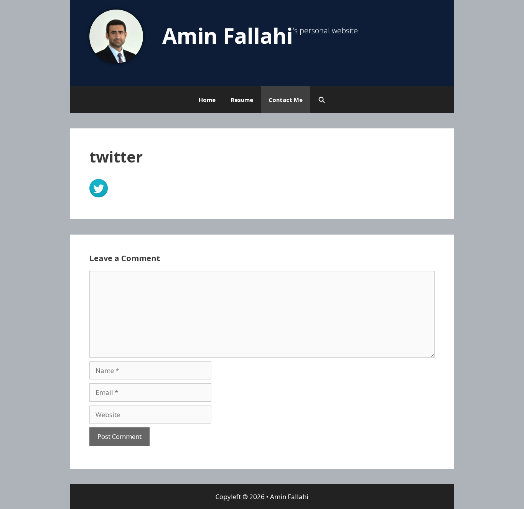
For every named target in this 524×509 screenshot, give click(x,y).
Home (207, 99)
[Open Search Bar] (321, 99)
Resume (242, 99)
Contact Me (286, 99)
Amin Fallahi (227, 35)
